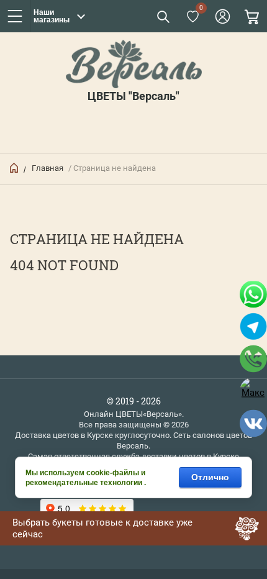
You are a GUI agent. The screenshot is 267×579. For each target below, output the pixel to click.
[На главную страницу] (133, 64)
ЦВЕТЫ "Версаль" (133, 96)
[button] (163, 16)
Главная (47, 168)
